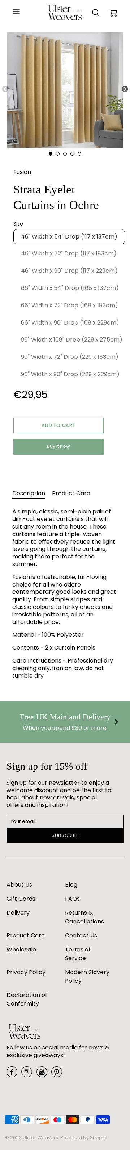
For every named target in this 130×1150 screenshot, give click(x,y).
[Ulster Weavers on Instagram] (26, 1074)
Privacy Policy (26, 972)
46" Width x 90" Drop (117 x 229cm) (69, 271)
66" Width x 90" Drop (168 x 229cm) (70, 322)
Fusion (22, 172)
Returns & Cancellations (84, 917)
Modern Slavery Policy (87, 976)
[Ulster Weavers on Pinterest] (56, 1074)
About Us (19, 885)
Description (28, 493)
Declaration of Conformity (26, 999)
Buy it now (58, 446)
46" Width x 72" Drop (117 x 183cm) (69, 253)
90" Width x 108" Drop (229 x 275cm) (71, 339)
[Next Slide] (125, 89)
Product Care (71, 493)
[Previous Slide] (5, 89)
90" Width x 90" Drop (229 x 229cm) (70, 374)
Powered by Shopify (83, 1138)
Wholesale (21, 949)
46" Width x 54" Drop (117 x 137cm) (69, 236)
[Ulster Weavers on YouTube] (41, 1074)
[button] (58, 425)
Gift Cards (20, 899)
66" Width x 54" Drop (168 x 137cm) (70, 288)
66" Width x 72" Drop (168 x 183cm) (69, 305)
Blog (71, 885)
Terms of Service (78, 953)
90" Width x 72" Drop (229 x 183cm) (69, 357)
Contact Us (81, 935)
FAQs (72, 899)
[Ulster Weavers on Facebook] (11, 1074)
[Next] (116, 722)
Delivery (18, 913)
